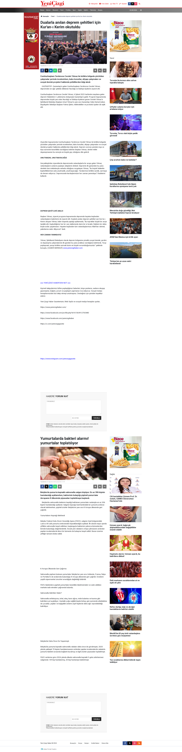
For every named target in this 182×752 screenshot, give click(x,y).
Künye (80, 743)
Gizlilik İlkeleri (95, 743)
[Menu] (141, 10)
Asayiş (100, 10)
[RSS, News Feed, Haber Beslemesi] (139, 743)
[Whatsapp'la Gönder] (55, 70)
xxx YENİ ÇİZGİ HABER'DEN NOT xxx (55, 283)
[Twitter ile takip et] (132, 3)
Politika (68, 10)
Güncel (48, 10)
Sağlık (80, 10)
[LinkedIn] (51, 70)
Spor (74, 10)
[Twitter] (46, 70)
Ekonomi (55, 10)
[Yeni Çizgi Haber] (52, 4)
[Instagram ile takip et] (135, 3)
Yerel (62, 10)
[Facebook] (42, 70)
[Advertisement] (73, 125)
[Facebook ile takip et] (129, 3)
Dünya (42, 10)
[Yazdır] (60, 70)
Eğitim (86, 10)
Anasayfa (46, 16)
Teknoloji (93, 10)
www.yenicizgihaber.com (73, 248)
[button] (95, 70)
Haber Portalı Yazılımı (50, 749)
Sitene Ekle (105, 743)
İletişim (86, 743)
